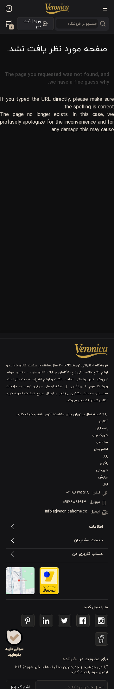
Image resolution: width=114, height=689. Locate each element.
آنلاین (103, 421)
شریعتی (102, 470)
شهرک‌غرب (100, 435)
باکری (104, 463)
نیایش (103, 477)
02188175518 (77, 492)
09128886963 (74, 502)
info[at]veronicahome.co (66, 511)
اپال (105, 483)
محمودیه (101, 442)
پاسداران (102, 428)
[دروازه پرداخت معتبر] (49, 580)
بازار (105, 456)
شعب (38, 414)
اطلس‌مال (101, 449)
